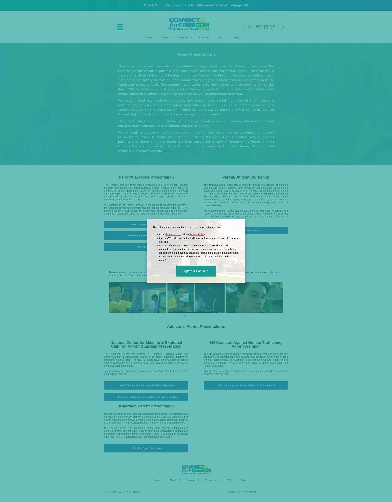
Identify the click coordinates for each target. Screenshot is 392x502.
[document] (196, 251)
